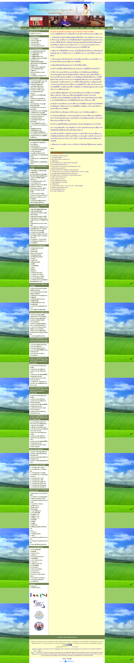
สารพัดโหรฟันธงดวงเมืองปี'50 (58, 168)
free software (40, 654)
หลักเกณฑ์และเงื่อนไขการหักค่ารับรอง (60, 159)
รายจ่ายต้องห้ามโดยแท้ (56, 157)
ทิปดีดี (73, 652)
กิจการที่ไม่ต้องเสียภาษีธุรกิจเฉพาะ (59, 164)
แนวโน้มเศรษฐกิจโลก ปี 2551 (58, 189)
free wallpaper (54, 655)
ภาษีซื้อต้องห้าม (54, 161)
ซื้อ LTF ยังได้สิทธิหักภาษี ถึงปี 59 (59, 180)
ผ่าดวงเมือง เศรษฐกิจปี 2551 (57, 191)
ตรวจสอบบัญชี (38, 28)
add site (60, 655)
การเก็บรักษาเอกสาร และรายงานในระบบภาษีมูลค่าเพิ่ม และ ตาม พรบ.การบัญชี (69, 171)
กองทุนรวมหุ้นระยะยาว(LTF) (58, 178)
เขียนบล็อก (61, 652)
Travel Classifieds (89, 654)
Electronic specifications (68, 655)
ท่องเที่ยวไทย (83, 652)
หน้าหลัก (25, 28)
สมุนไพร (88, 652)
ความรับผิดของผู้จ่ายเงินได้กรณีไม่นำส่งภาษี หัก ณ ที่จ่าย (64, 173)
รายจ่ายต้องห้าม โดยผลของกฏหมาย (59, 155)
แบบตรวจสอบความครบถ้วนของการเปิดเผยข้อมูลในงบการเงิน (65, 166)
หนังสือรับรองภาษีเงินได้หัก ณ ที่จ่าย (59, 187)
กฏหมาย (65, 28)
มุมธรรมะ (109, 28)
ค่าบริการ (97, 28)
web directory (48, 655)
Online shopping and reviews (65, 654)
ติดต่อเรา (103, 28)
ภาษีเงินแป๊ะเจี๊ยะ (55, 184)
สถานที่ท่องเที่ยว (67, 652)
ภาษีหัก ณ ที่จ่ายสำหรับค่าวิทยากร (59, 177)
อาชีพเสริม (77, 652)
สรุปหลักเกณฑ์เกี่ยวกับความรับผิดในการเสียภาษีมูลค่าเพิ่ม (64, 169)
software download (53, 652)
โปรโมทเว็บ (46, 652)
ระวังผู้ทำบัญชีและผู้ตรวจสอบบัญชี (59, 182)
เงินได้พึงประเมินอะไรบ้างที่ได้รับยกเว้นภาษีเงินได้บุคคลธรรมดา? (66, 175)
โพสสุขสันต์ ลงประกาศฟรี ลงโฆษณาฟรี (83, 655)
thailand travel (47, 654)
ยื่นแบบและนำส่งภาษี (74, 28)
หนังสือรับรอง (89, 28)
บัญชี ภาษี (45, 28)
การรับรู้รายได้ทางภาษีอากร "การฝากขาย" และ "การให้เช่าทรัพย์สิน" (67, 185)
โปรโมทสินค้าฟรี (95, 652)
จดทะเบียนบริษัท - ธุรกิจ (55, 28)
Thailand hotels (54, 654)
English (31, 28)
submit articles (81, 654)
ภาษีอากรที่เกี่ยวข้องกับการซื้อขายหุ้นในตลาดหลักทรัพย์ (64, 162)
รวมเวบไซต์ (74, 646)
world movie (75, 654)
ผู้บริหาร (82, 28)
